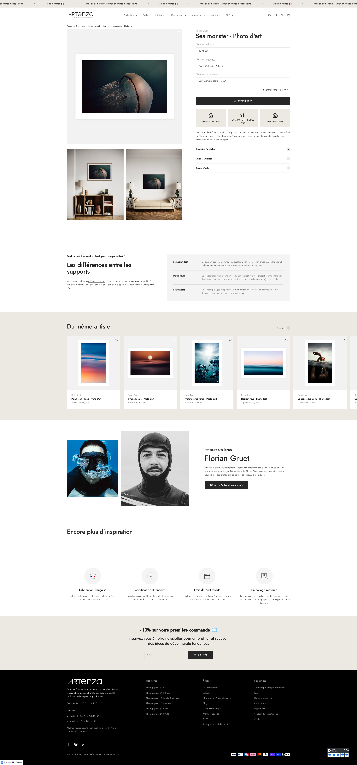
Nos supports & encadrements (217, 698)
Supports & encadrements (266, 713)
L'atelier (206, 692)
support (211, 59)
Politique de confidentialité (215, 724)
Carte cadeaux (260, 703)
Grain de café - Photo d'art (141, 398)
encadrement (213, 74)
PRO (228, 15)
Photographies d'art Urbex (158, 692)
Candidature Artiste (212, 708)
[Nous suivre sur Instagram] (76, 744)
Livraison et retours (263, 698)
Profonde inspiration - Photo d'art (201, 398)
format (211, 44)
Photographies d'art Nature (158, 703)
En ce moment (94, 26)
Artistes (158, 15)
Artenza (214, 15)
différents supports (96, 281)
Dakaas (19, 762)
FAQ (256, 692)
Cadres (146, 15)
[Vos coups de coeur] (269, 15)
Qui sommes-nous (211, 687)
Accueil (70, 26)
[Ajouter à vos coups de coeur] (179, 32)
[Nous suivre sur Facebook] (69, 744)
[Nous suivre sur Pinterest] (83, 744)
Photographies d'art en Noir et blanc (162, 698)
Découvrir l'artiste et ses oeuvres (226, 485)
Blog (205, 703)
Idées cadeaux (176, 15)
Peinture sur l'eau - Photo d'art (86, 398)
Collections (129, 15)
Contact (257, 719)
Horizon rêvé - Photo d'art (254, 398)
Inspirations (197, 15)
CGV (205, 719)
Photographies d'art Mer (157, 708)
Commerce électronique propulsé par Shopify (100, 754)
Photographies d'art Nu (156, 687)
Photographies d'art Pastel (157, 713)
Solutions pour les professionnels (269, 687)
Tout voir (106, 26)
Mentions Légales (211, 713)
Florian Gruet (202, 30)
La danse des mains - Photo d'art (314, 398)
